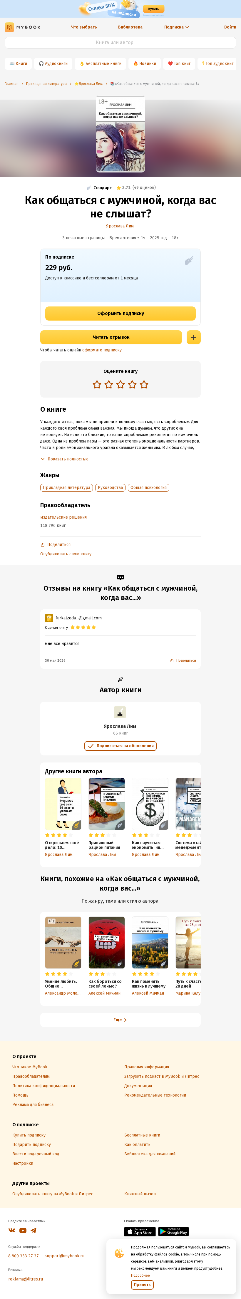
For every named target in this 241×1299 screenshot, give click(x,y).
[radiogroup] (120, 385)
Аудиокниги (56, 63)
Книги (21, 63)
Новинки (147, 63)
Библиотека (130, 27)
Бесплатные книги (103, 63)
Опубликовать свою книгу (65, 554)
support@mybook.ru (64, 1255)
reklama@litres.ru (25, 1279)
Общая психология (148, 487)
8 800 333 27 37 (23, 1255)
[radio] (97, 384)
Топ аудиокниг (219, 63)
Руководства (110, 487)
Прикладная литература (66, 487)
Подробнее (140, 1275)
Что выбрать (84, 27)
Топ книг (182, 63)
